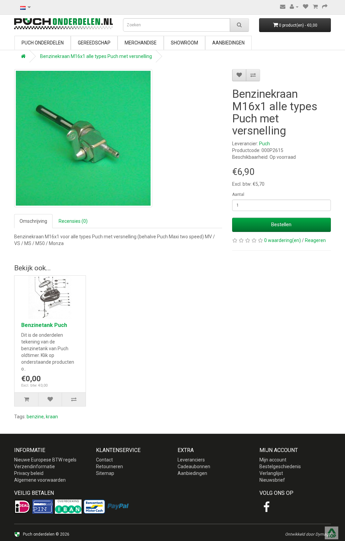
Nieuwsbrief (272, 480)
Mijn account (272, 459)
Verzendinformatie (34, 466)
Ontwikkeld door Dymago (308, 534)
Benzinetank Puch (44, 325)
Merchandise (141, 43)
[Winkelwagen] (315, 6)
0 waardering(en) (282, 240)
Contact (104, 459)
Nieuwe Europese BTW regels (45, 459)
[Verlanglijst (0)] (305, 6)
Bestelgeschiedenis (280, 466)
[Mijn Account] (294, 6)
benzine (35, 416)
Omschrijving (33, 221)
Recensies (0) (73, 221)
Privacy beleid (28, 473)
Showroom (184, 43)
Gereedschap (94, 43)
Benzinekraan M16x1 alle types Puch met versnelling (96, 56)
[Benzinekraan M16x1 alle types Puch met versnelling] (83, 138)
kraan (52, 416)
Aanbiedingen (228, 43)
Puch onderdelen (43, 43)
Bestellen (281, 224)
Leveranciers (191, 459)
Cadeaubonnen (194, 466)
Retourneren (109, 466)
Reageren (315, 240)
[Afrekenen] (324, 6)
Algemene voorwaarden (40, 480)
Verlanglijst (271, 473)
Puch (264, 143)
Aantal (238, 194)
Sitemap (105, 473)
